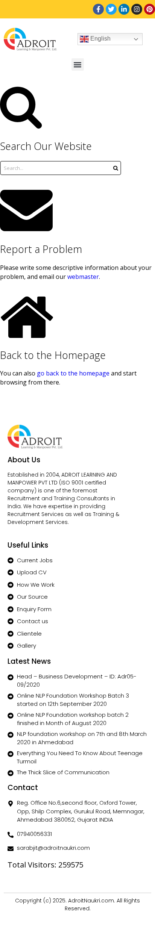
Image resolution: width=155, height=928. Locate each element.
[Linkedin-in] (124, 9)
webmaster (83, 276)
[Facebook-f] (98, 9)
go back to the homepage (73, 373)
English (100, 38)
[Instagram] (136, 9)
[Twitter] (111, 9)
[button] (77, 64)
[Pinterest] (149, 9)
